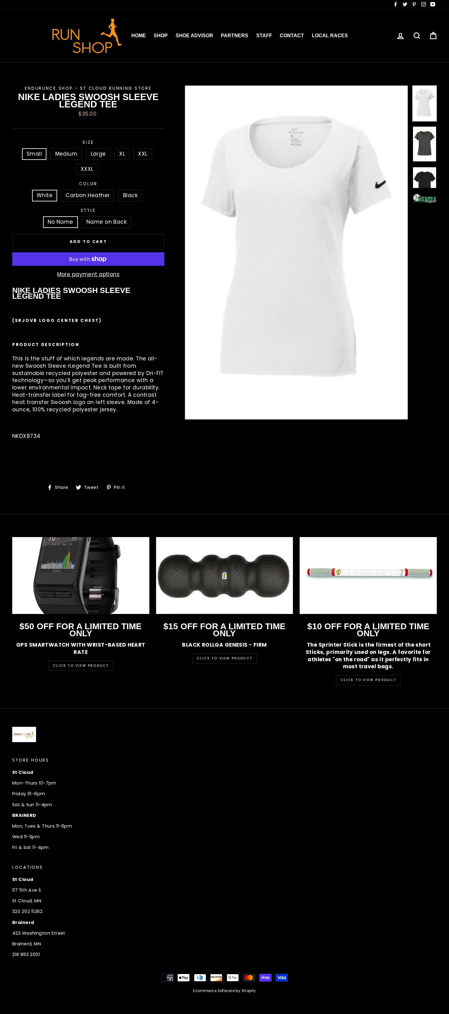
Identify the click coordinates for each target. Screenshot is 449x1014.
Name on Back (106, 222)
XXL (142, 153)
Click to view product (224, 658)
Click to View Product (80, 665)
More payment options (88, 274)
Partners (234, 35)
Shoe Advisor (194, 35)
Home (138, 35)
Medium (66, 153)
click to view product (368, 679)
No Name (60, 222)
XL (122, 153)
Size (88, 142)
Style (88, 210)
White (45, 195)
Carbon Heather (88, 195)
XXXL (87, 169)
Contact (292, 35)
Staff (264, 35)
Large (98, 153)
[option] (296, 252)
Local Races (330, 35)
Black (130, 195)
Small (34, 153)
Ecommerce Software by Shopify (224, 990)
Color (88, 184)
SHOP (161, 35)
